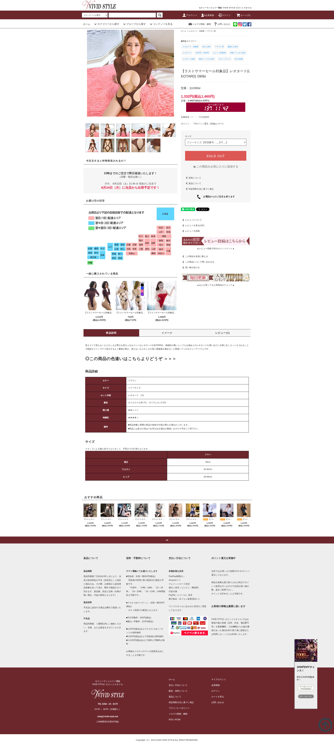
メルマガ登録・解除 (201, 24)
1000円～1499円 (202, 53)
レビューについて (193, 220)
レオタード (187, 53)
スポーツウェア (224, 59)
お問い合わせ (223, 24)
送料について (195, 177)
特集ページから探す (238, 53)
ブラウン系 (219, 47)
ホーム (86, 24)
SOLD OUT (215, 156)
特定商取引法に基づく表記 (201, 189)
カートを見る (217, 696)
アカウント (192, 15)
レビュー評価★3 (219, 53)
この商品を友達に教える (196, 256)
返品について (195, 183)
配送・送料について (178, 691)
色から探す (206, 47)
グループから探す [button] (136, 24)
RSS (171, 719)
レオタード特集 (189, 59)
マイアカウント (218, 679)
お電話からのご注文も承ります (218, 196)
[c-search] (160, 15)
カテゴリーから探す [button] (108, 24)
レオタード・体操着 (190, 47)
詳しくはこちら (306, 696)
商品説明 (111, 332)
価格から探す (233, 47)
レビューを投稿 (192, 231)
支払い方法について (178, 685)
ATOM (177, 719)
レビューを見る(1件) (194, 225)
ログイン (226, 15)
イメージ (167, 332)
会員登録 (209, 15)
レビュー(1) (222, 332)
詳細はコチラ (216, 123)
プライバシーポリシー (179, 708)
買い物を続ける (192, 267)
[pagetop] (167, 540)
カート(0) (245, 15)
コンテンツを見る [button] (163, 24)
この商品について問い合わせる (199, 262)
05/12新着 (239, 59)
